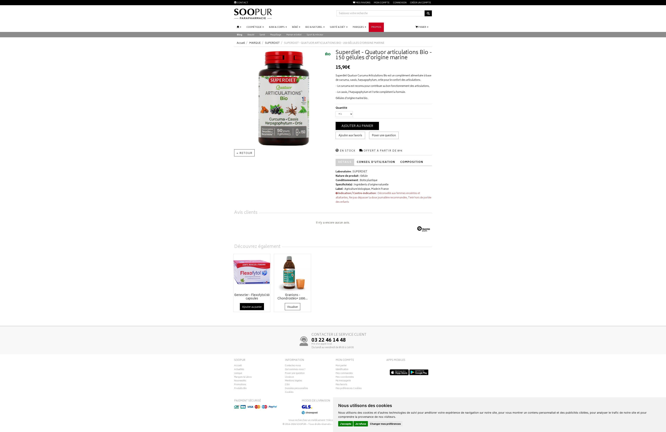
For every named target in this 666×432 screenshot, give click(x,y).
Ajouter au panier (357, 126)
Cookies (289, 392)
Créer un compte (420, 3)
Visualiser (292, 307)
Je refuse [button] (360, 423)
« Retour (244, 153)
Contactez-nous (293, 366)
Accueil (241, 43)
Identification (342, 369)
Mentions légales (293, 381)
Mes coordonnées (345, 377)
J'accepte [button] (345, 423)
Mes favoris (341, 385)
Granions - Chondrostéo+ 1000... (293, 297)
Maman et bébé (293, 35)
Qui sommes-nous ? (295, 369)
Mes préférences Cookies (349, 388)
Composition (411, 162)
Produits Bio (240, 388)
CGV (287, 385)
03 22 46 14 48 (328, 340)
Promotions (240, 385)
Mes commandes (344, 373)
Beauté (250, 35)
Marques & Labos (243, 377)
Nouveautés (240, 381)
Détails (345, 162)
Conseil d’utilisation (376, 162)
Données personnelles (296, 388)
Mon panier (341, 366)
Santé (262, 35)
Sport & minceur (315, 35)
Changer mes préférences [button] (385, 423)
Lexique (238, 373)
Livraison (289, 377)
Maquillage (275, 35)
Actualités (239, 369)
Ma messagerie (343, 381)
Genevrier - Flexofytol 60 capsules (252, 297)
